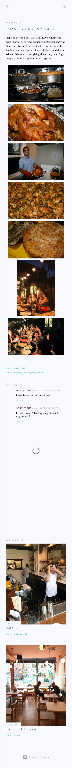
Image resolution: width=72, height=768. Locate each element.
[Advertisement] (36, 505)
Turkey (40, 372)
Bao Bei (12, 628)
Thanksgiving (29, 372)
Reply (19, 400)
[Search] (64, 5)
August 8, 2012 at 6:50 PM (45, 408)
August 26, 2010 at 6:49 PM (46, 390)
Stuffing (17, 372)
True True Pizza (21, 729)
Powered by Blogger (38, 757)
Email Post (19, 368)
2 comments (20, 634)
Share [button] (8, 368)
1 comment (19, 735)
